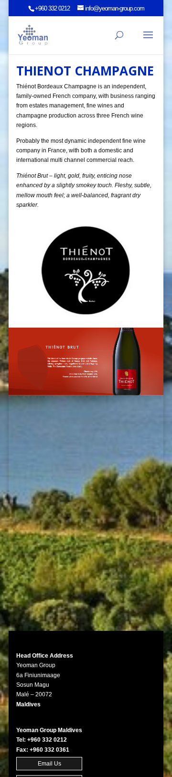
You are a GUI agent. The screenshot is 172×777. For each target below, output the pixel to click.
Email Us (49, 763)
